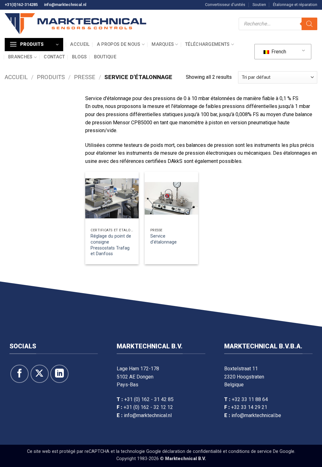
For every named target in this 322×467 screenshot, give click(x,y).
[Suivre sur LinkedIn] (59, 374)
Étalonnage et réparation (295, 4)
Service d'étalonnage (163, 239)
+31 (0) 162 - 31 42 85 (149, 399)
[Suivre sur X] (40, 374)
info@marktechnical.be (256, 415)
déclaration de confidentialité (192, 451)
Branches (20, 57)
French (278, 52)
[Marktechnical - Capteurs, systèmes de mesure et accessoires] (75, 23)
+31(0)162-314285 (21, 4)
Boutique (105, 57)
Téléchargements (207, 44)
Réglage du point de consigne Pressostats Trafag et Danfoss (111, 245)
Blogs (79, 57)
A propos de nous (119, 44)
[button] (34, 44)
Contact (54, 57)
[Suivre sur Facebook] (19, 374)
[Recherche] (309, 24)
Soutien (259, 4)
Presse (84, 77)
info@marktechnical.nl (65, 4)
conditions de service (250, 451)
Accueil (80, 44)
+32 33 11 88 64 (250, 399)
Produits (51, 77)
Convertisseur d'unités (225, 4)
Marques (163, 44)
